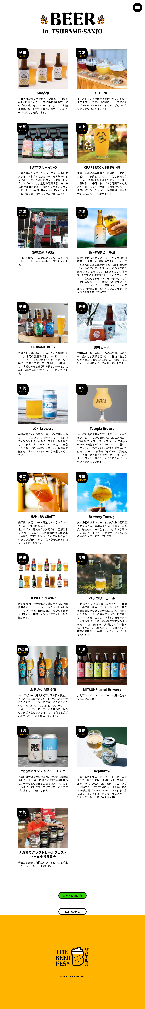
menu (137, 7)
